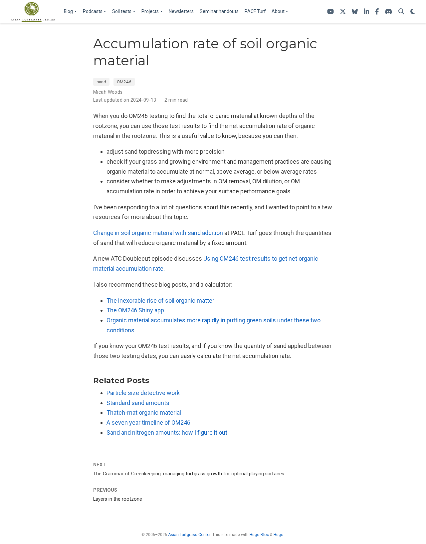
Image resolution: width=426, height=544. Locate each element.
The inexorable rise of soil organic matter (160, 300)
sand (101, 81)
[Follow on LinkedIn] (366, 12)
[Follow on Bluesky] (355, 12)
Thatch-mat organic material (143, 412)
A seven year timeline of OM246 (148, 422)
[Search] (401, 12)
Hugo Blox (259, 534)
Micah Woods (108, 92)
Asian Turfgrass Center (189, 534)
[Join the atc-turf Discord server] (388, 12)
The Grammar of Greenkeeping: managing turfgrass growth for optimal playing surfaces (188, 474)
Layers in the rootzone (117, 499)
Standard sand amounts (137, 402)
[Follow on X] (343, 12)
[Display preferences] (412, 12)
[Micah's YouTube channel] (330, 12)
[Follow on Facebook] (377, 12)
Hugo (279, 534)
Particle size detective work (143, 392)
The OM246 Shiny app (135, 310)
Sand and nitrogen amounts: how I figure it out (166, 432)
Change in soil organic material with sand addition (158, 232)
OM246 (124, 81)
